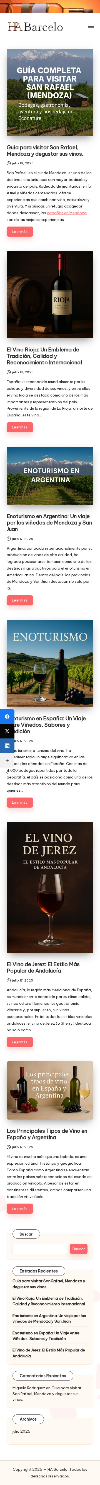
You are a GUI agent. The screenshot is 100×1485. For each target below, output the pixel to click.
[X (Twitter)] (7, 731)
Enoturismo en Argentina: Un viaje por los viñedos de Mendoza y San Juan (49, 522)
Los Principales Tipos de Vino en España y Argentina (47, 1134)
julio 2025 (21, 1431)
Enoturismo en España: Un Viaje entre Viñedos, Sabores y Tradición (46, 725)
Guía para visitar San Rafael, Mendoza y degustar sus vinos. (45, 150)
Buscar (26, 1234)
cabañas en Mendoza (67, 212)
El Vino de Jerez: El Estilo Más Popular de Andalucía (43, 967)
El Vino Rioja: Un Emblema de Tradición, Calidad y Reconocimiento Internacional (44, 356)
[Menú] (90, 26)
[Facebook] (7, 716)
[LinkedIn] (7, 745)
